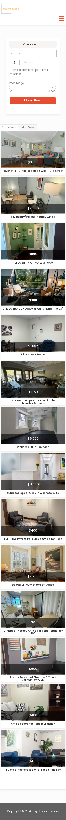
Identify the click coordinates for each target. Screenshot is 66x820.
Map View (28, 127)
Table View (9, 127)
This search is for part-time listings (30, 72)
